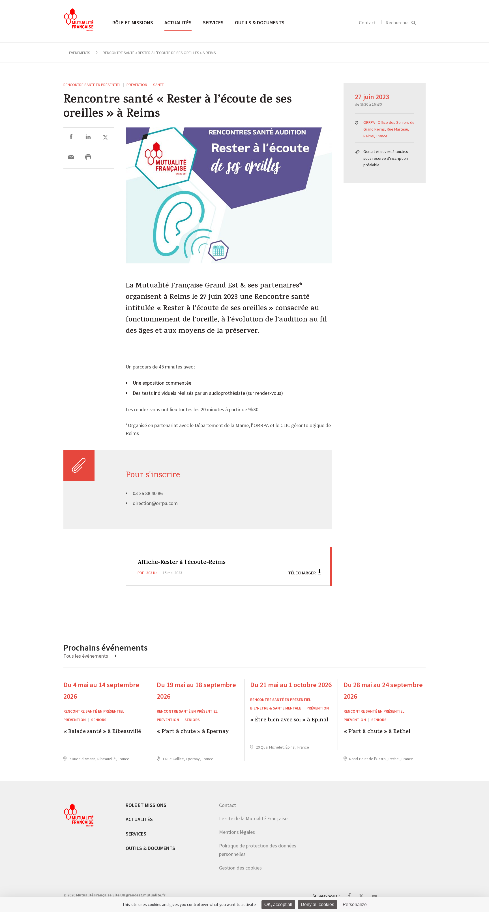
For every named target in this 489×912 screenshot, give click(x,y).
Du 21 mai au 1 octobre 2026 (291, 684)
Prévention (136, 84)
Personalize (355, 904)
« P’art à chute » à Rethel (377, 732)
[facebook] (71, 137)
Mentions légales (237, 832)
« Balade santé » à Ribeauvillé (102, 732)
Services (213, 22)
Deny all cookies (317, 904)
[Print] (88, 158)
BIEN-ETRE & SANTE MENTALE (275, 708)
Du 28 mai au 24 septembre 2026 (383, 690)
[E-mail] (71, 158)
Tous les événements (86, 656)
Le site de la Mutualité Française (253, 818)
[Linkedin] (88, 137)
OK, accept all (278, 904)
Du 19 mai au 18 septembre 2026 (196, 690)
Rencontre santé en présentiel (92, 84)
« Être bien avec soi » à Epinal (289, 721)
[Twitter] (105, 137)
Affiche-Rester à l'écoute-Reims (182, 562)
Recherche (396, 22)
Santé (158, 84)
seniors (98, 719)
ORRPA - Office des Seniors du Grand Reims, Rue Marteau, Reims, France (388, 129)
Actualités (178, 22)
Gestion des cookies (240, 867)
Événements (79, 52)
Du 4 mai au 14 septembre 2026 (101, 690)
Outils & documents (259, 22)
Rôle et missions (132, 22)
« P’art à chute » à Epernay (193, 732)
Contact (367, 22)
